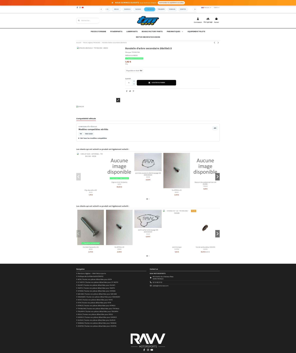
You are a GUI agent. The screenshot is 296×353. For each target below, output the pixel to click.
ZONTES (183, 9)
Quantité (128, 78)
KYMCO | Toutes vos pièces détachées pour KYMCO (96, 306)
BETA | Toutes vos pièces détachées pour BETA (95, 279)
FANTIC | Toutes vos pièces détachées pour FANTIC (96, 288)
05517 (148, 234)
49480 (177, 192)
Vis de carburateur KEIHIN (205, 247)
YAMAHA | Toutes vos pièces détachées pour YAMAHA (97, 323)
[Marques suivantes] (195, 9)
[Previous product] (215, 42)
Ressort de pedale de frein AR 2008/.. (205, 183)
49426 (91, 249)
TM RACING (136, 52)
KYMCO (105, 9)
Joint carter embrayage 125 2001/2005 (148, 231)
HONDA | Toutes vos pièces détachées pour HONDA (96, 291)
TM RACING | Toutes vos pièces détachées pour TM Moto (98, 309)
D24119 (205, 249)
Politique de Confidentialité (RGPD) (90, 276)
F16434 (205, 186)
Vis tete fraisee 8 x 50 (91, 247)
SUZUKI (138, 9)
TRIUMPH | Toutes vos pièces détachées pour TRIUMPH (98, 311)
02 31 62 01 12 (157, 282)
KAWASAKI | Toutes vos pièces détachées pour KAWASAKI (99, 297)
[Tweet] (130, 91)
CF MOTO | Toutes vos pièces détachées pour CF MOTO (98, 282)
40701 (119, 184)
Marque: (128, 52)
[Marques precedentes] (101, 9)
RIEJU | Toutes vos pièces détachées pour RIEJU (95, 314)
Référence (129, 55)
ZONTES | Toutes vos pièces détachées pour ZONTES (97, 326)
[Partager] (127, 91)
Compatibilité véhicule (86, 118)
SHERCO (127, 9)
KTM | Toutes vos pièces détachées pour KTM (94, 303)
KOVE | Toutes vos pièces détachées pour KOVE (95, 300)
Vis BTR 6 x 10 (177, 190)
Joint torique (176, 247)
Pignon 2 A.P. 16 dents (119, 182)
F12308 (176, 249)
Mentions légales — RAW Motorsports (92, 273)
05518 (148, 177)
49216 (90, 192)
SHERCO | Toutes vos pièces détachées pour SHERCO (97, 317)
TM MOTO (150, 9)
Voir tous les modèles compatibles (93, 138)
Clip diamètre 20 (91, 190)
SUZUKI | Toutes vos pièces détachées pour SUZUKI (96, 320)
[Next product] (218, 42)
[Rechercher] (79, 20)
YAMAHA (172, 9)
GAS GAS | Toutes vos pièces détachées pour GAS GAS (97, 294)
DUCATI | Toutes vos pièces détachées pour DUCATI (96, 285)
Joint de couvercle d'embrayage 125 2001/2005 (148, 174)
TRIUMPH (161, 9)
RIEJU (116, 9)
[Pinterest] (133, 91)
